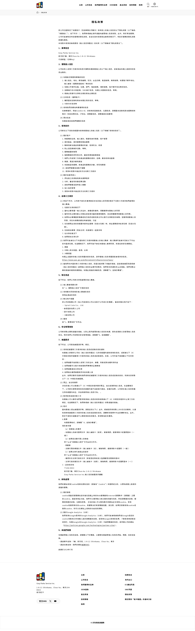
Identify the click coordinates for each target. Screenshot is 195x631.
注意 (83, 575)
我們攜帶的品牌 (87, 584)
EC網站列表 (130, 584)
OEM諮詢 (85, 589)
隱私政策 (128, 594)
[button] (148, 4)
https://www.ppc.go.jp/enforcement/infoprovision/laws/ (87, 260)
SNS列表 (128, 589)
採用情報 (84, 599)
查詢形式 (85, 544)
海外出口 (128, 579)
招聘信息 (128, 575)
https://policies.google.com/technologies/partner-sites (89, 525)
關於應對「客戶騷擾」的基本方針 (138, 599)
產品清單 (84, 594)
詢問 (83, 604)
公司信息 (84, 579)
